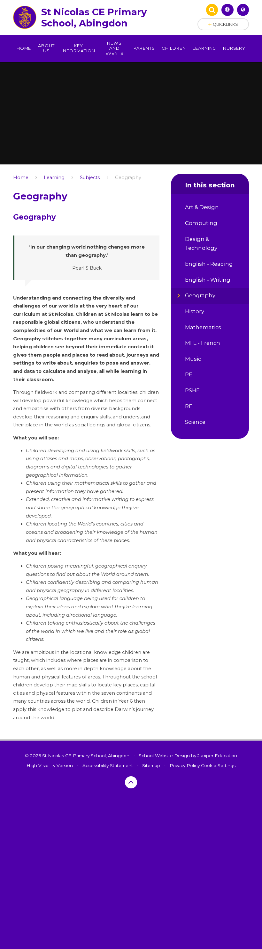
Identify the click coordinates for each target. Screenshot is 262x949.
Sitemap (151, 765)
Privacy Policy (185, 765)
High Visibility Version (50, 765)
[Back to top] (131, 782)
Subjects (90, 177)
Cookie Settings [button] (218, 765)
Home (20, 177)
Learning (54, 177)
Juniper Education (217, 755)
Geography (128, 177)
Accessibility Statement (107, 765)
